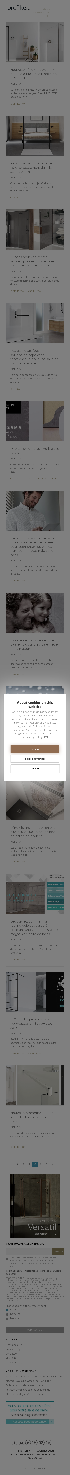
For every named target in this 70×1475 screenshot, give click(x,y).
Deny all (35, 768)
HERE (40, 726)
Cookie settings (35, 758)
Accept (35, 749)
